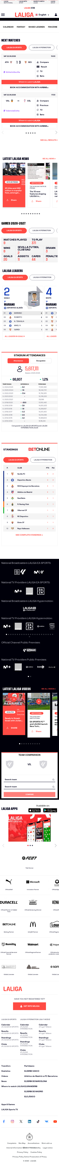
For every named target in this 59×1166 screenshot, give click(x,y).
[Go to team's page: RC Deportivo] (13, 516)
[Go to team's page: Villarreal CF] (13, 510)
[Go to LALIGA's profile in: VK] (46, 1121)
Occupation (40, 361)
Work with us (47, 1143)
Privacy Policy (22, 1152)
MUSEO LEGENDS (37, 27)
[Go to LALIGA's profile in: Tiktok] (38, 1121)
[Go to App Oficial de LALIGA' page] (29, 828)
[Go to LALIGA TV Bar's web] (29, 651)
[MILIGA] (55, 14)
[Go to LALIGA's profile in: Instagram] (12, 1121)
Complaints (11, 1143)
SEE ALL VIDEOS (47, 689)
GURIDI (17, 329)
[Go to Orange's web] (29, 591)
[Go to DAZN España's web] (40, 591)
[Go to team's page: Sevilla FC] (13, 474)
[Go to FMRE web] (29, 1137)
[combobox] (29, 779)
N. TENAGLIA (19, 321)
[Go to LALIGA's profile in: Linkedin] (29, 1121)
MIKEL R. (17, 325)
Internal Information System (17, 1148)
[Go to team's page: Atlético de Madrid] (13, 492)
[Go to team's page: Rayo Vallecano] (13, 528)
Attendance (18, 361)
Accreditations (33, 1143)
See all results (48, 140)
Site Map (22, 1143)
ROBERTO (18, 317)
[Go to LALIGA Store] (29, 8)
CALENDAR (8, 27)
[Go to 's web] (40, 449)
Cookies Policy (36, 1152)
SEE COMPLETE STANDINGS (28, 535)
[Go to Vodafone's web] (29, 667)
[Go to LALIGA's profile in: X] (21, 1121)
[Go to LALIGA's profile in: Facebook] (3, 1121)
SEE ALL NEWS (48, 159)
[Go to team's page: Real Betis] (13, 498)
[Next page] (56, 845)
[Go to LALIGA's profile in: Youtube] (55, 1121)
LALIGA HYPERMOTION (42, 47)
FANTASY (21, 27)
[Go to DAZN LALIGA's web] (20, 572)
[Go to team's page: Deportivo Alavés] (13, 480)
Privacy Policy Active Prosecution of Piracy (29, 1157)
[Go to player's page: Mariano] (34, 297)
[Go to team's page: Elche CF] (13, 522)
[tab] (14, 47)
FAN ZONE (52, 27)
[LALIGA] (24, 15)
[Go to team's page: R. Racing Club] (13, 504)
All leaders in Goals (14, 336)
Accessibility (36, 1148)
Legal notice (48, 1148)
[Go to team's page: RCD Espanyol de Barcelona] (13, 486)
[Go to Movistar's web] (18, 591)
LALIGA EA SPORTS (14, 47)
